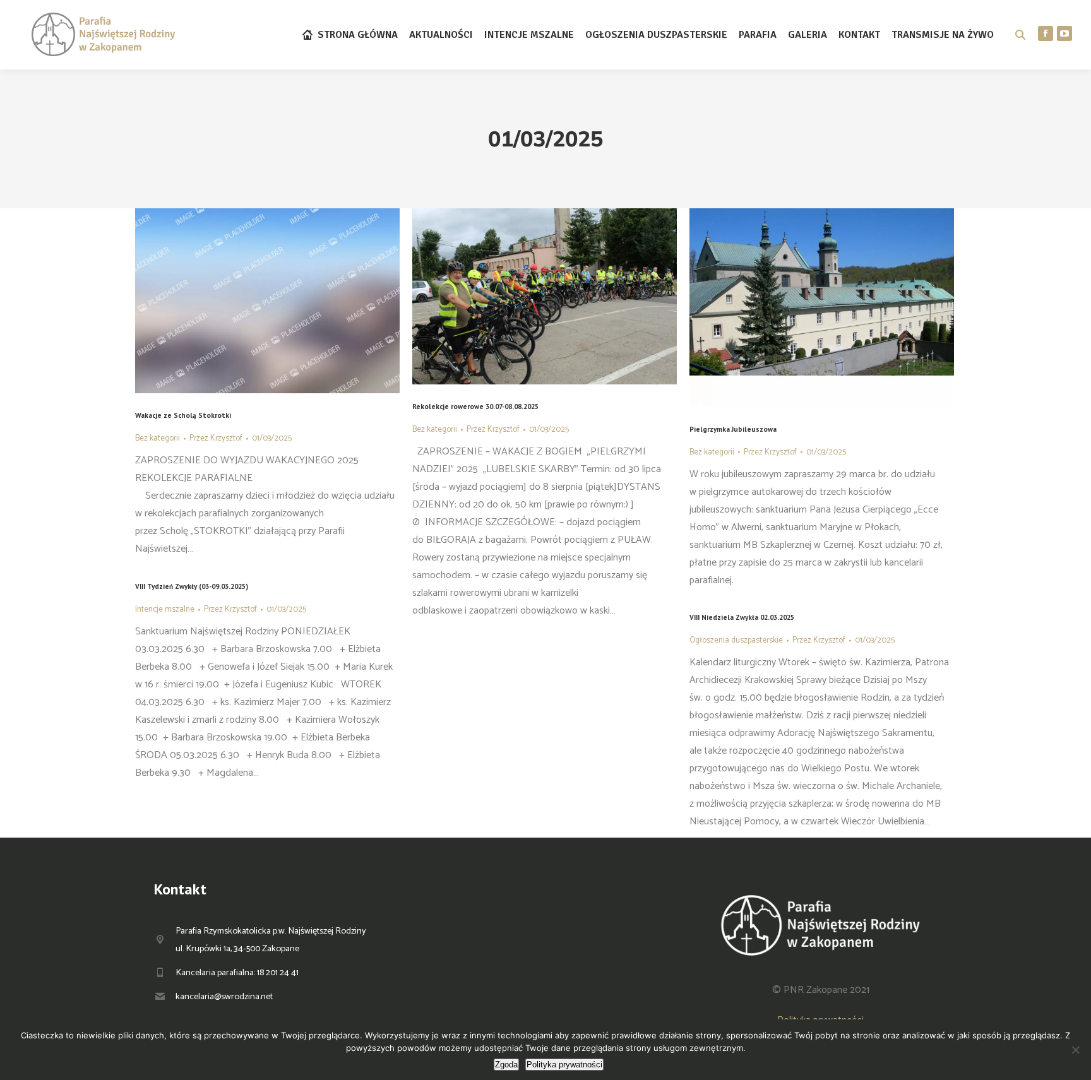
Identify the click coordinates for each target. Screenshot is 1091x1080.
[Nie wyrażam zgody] (1075, 1049)
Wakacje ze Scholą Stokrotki (183, 415)
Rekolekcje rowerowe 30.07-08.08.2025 (475, 406)
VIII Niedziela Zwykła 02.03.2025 (741, 617)
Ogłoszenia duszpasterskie (736, 640)
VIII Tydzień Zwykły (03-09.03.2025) (191, 586)
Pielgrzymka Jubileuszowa (733, 429)
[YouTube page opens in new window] (1064, 33)
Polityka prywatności (564, 1064)
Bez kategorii (157, 438)
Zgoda (506, 1064)
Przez (215, 438)
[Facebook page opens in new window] (1045, 33)
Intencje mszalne (164, 609)
